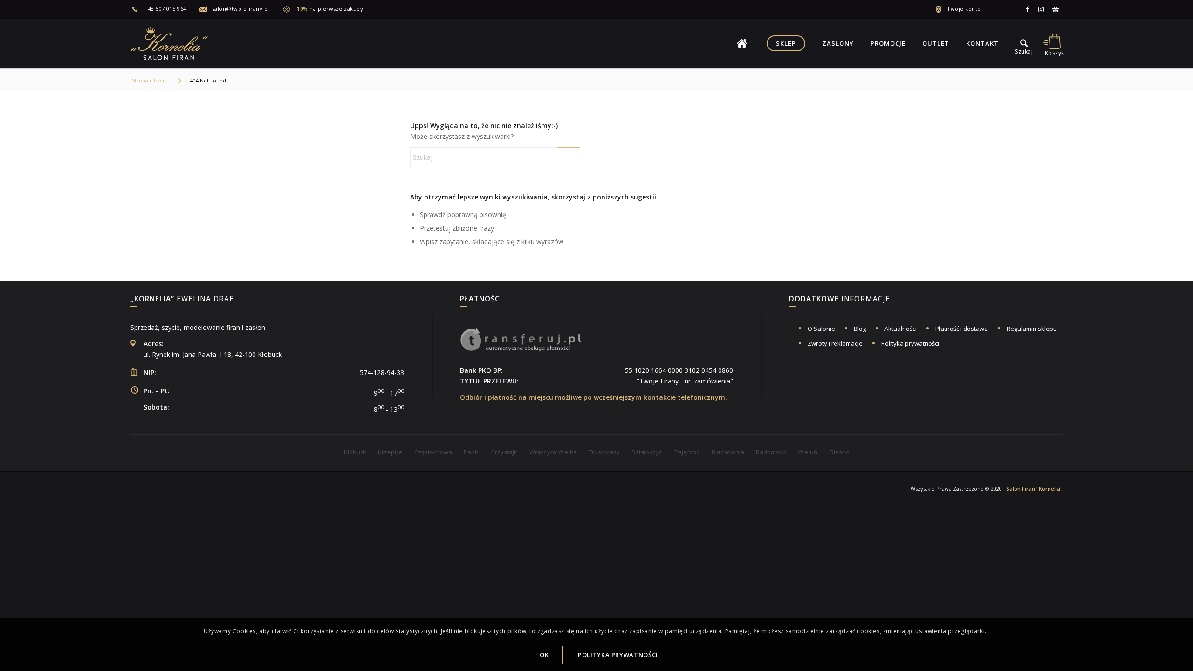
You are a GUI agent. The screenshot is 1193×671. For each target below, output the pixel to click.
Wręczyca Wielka (553, 452)
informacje (839, 299)
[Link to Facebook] (1028, 9)
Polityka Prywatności (618, 654)
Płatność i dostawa (961, 328)
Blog (860, 328)
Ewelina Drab (182, 299)
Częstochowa (433, 452)
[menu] (1024, 43)
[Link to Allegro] (1056, 9)
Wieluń (807, 452)
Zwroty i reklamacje (835, 343)
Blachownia (728, 452)
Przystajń (504, 452)
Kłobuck (355, 452)
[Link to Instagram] (1042, 9)
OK (544, 654)
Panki (472, 452)
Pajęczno (687, 452)
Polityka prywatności (910, 343)
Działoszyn (647, 452)
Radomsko (771, 452)
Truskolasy (604, 452)
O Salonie (821, 328)
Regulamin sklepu (1032, 328)
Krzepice (390, 452)
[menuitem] (164, 9)
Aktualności (900, 328)
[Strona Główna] (742, 43)
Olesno (839, 452)
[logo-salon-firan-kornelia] (170, 43)
